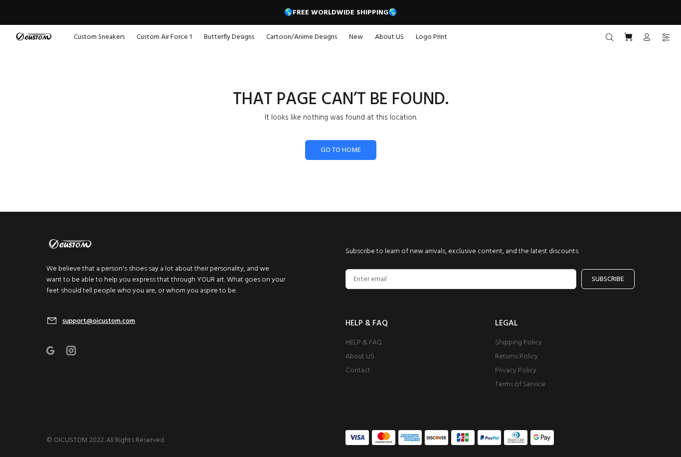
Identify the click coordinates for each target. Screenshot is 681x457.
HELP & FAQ (363, 342)
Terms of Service (520, 384)
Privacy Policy (515, 370)
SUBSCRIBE (608, 279)
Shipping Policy (518, 342)
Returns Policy (516, 356)
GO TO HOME (341, 150)
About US (359, 356)
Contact (357, 370)
